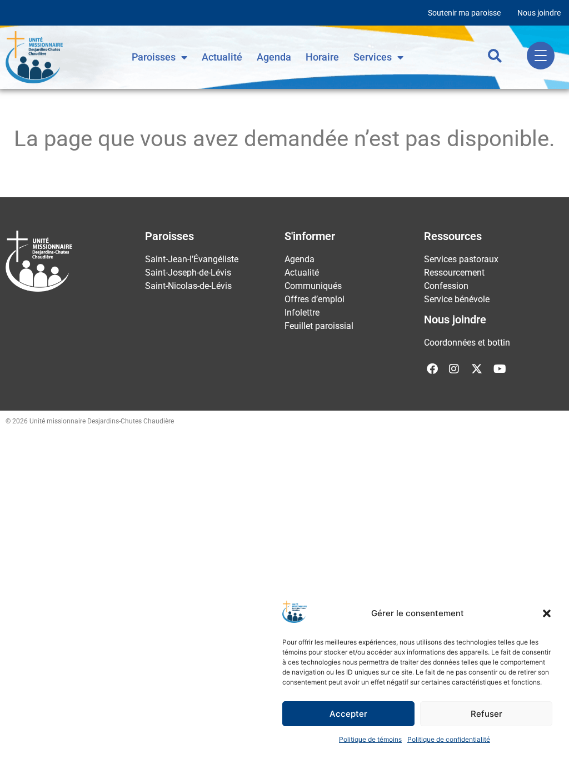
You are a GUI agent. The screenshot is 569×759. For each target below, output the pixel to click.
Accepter (348, 713)
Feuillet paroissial (318, 326)
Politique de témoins (370, 739)
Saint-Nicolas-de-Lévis (188, 286)
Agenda (274, 57)
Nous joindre (539, 12)
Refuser (486, 713)
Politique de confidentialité (448, 739)
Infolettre (302, 312)
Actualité (222, 57)
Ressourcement (454, 272)
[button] (546, 613)
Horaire (322, 57)
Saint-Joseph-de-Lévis (188, 272)
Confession (446, 286)
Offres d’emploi (314, 299)
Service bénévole (457, 299)
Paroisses (154, 57)
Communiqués (313, 286)
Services (372, 57)
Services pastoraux (461, 259)
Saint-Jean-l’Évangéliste (191, 259)
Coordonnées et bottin (467, 342)
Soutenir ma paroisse (464, 12)
